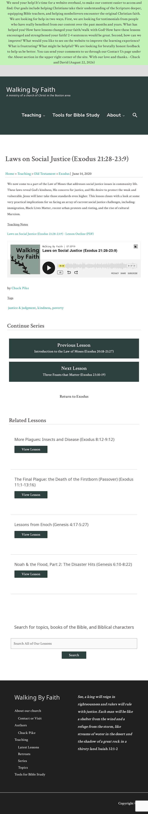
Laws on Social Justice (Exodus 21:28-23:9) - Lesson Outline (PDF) (50, 234)
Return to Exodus (74, 396)
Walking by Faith (30, 89)
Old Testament (45, 173)
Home (9, 173)
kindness (44, 307)
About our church (27, 710)
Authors (20, 725)
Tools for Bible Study (29, 774)
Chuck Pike (20, 288)
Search (74, 655)
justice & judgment (22, 307)
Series (22, 761)
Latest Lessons (28, 747)
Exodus (64, 173)
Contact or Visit (30, 718)
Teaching (24, 173)
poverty (58, 307)
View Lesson (31, 449)
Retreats (24, 754)
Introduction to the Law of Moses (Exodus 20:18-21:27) (74, 348)
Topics (23, 767)
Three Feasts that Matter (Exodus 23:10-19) (74, 371)
